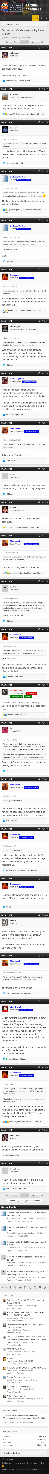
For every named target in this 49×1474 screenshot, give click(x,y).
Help (42, 1463)
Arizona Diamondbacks (16, 1321)
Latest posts (8, 1295)
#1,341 (45, 723)
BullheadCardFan (10, 38)
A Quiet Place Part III (16, 1396)
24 (41, 1248)
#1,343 (45, 829)
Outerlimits (7, 1415)
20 (41, 1233)
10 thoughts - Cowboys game (19, 1386)
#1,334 (45, 423)
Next (34, 42)
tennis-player (23, 1415)
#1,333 (45, 373)
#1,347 (45, 1001)
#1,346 (45, 955)
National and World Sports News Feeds (32, 1263)
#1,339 (45, 629)
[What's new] (41, 18)
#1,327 (45, 89)
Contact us (6, 1463)
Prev (15, 42)
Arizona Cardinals (28, 1219)
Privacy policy (33, 1463)
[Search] (46, 18)
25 (45, 1248)
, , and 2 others (25, 1122)
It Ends (10, 1358)
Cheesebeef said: (10, 440)
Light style (8, 1459)
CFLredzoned (8, 1418)
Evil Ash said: (8, 740)
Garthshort (33, 1415)
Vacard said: (8, 1084)
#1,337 (45, 536)
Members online (10, 1410)
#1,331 (45, 269)
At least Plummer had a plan (19, 1377)
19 (38, 1233)
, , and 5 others (25, 114)
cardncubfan (27, 1418)
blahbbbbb (41, 1445)
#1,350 (45, 1163)
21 (45, 1233)
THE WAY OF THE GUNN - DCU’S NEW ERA (26, 1368)
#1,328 (45, 122)
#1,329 (45, 171)
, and (23, 527)
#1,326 (45, 47)
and (18, 81)
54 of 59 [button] (24, 42)
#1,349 (45, 1130)
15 (41, 1219)
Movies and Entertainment (17, 1364)
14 (38, 1219)
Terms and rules (19, 1463)
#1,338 (45, 581)
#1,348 (45, 1067)
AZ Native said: (9, 553)
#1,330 (45, 220)
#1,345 (45, 915)
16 (45, 1219)
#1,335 (45, 469)
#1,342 (45, 779)
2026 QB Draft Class (15, 1349)
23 (38, 1248)
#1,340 (45, 685)
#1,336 (45, 502)
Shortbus (17, 1418)
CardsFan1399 (39, 1418)
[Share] (39, 47)
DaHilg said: (8, 646)
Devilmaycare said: (11, 973)
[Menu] (4, 18)
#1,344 (45, 878)
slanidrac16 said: (10, 238)
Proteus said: (8, 188)
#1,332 (45, 321)
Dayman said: (8, 139)
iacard (14, 1415)
